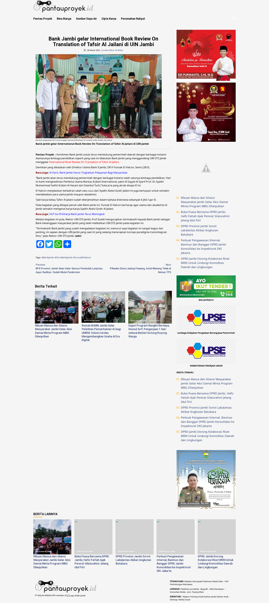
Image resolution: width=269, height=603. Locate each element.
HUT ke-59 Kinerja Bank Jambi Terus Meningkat (77, 214)
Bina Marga (64, 18)
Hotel (200, 596)
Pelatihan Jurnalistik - (191, 589)
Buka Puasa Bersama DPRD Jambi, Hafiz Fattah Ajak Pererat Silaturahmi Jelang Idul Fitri (205, 216)
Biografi (204, 589)
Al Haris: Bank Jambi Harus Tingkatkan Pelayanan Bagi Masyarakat (88, 172)
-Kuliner (206, 596)
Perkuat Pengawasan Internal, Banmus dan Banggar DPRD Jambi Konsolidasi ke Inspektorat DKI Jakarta (203, 246)
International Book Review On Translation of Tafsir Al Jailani (84, 162)
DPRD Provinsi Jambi (85, 551)
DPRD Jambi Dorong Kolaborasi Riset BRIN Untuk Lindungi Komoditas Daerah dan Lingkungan (205, 263)
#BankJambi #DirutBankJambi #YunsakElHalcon (66, 257)
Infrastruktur (154, 321)
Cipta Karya (108, 18)
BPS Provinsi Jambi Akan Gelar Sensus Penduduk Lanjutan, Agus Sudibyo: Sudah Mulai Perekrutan (69, 268)
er (222, 596)
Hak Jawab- (197, 581)
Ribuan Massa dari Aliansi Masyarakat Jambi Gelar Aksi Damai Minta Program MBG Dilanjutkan (204, 202)
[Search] (234, 18)
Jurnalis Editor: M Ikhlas (112, 50)
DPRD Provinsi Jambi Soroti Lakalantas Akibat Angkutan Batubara (199, 230)
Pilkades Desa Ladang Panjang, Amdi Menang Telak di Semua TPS (140, 268)
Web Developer (217, 589)
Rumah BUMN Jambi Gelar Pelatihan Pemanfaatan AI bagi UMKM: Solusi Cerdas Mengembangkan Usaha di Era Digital (101, 333)
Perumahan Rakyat (133, 18)
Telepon (186, 596)
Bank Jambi (93, 34)
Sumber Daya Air (86, 18)
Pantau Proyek (42, 18)
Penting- (194, 596)
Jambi (213, 596)
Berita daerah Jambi (109, 34)
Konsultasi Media (178, 592)
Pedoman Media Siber (213, 581)
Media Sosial (184, 599)
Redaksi (188, 581)
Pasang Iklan (198, 592)
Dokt (219, 596)
